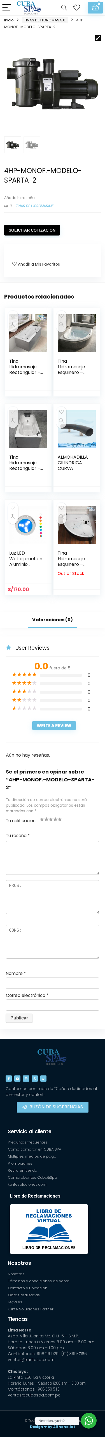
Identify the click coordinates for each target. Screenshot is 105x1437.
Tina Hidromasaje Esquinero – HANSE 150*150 (73, 561)
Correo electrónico (27, 995)
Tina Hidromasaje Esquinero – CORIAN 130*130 (71, 372)
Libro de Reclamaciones (35, 1196)
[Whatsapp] (35, 1078)
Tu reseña (18, 836)
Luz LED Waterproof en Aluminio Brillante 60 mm (25, 564)
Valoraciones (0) (52, 620)
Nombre (16, 973)
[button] (98, 38)
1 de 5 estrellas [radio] (42, 819)
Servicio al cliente (30, 1131)
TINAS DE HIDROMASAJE (45, 20)
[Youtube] (17, 1078)
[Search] (64, 7)
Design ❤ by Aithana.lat (52, 1426)
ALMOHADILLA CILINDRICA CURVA (73, 463)
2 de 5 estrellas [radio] (44, 819)
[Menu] (6, 7)
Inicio (9, 20)
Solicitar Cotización (32, 230)
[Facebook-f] (9, 1078)
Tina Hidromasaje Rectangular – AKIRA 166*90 (24, 369)
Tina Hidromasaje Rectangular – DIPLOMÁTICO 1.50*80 (24, 468)
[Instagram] (26, 1078)
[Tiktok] (43, 1078)
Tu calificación (21, 821)
